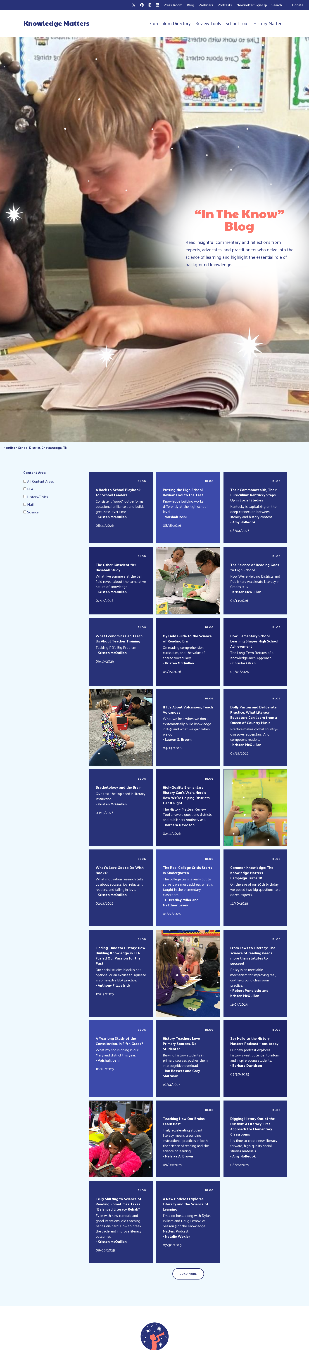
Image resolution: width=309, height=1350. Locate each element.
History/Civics (37, 496)
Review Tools (208, 23)
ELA (30, 489)
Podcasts (225, 5)
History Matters (268, 23)
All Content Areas (40, 481)
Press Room (173, 5)
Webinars (206, 5)
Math (31, 504)
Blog (190, 5)
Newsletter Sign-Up (251, 5)
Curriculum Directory (170, 23)
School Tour (237, 23)
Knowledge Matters (56, 23)
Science (32, 512)
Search (276, 5)
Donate (297, 5)
